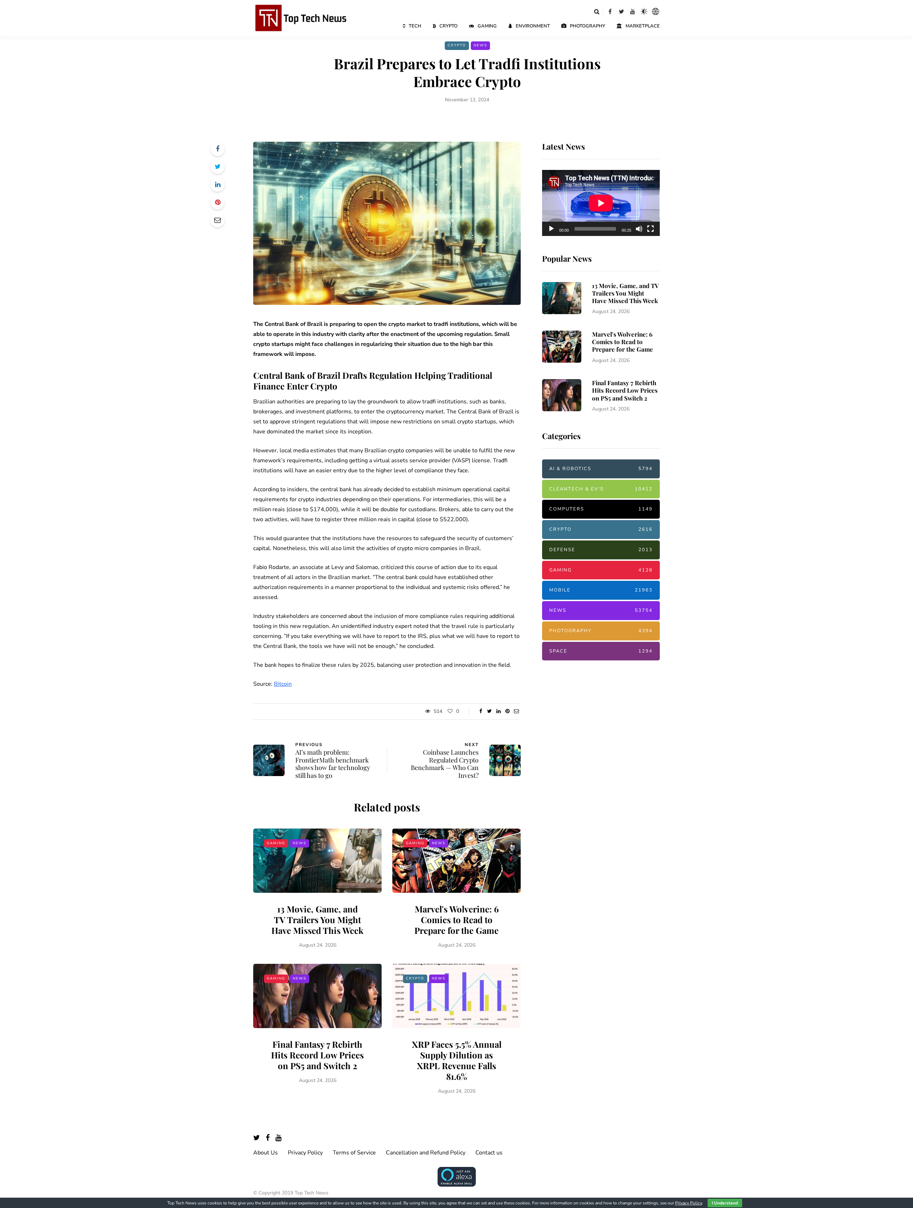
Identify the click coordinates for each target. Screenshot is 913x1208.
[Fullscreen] (650, 228)
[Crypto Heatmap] (655, 11)
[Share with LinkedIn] (217, 184)
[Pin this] (217, 202)
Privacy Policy (305, 1153)
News (480, 45)
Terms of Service (354, 1153)
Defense (601, 550)
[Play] (551, 228)
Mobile (601, 590)
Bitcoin (283, 684)
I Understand (725, 1203)
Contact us (489, 1153)
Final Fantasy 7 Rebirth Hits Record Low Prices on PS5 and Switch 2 (317, 1054)
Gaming (487, 26)
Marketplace (643, 26)
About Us (265, 1153)
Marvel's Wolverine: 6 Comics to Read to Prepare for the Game (456, 919)
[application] (601, 203)
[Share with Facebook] (217, 149)
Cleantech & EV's (601, 489)
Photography (587, 26)
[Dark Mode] (644, 11)
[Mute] (639, 228)
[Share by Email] (217, 220)
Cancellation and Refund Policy (425, 1153)
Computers (601, 509)
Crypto (448, 26)
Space (601, 651)
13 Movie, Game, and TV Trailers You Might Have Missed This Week (317, 919)
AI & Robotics (601, 468)
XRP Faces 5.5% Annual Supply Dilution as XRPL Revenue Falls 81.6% (456, 1060)
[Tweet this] (217, 167)
